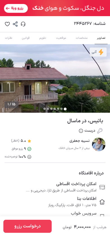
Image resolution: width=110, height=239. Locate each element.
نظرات (8, 38)
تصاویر (101, 38)
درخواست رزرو (27, 226)
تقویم (42, 38)
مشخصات (81, 38)
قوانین (26, 38)
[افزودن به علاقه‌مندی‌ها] (7, 24)
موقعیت (61, 38)
